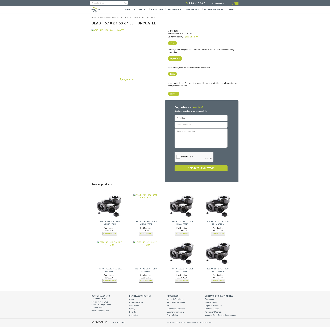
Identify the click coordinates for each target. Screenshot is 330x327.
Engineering (209, 299)
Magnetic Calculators (175, 299)
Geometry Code (174, 9)
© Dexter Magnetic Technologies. (182, 323)
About (131, 299)
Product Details (109, 234)
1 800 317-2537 (197, 3)
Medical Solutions (212, 309)
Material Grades (193, 9)
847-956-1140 (97, 308)
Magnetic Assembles (213, 306)
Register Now (175, 58)
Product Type (157, 9)
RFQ (172, 43)
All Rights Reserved (204, 323)
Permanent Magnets (213, 312)
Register (220, 3)
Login (214, 3)
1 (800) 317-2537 (191, 37)
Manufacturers (140, 9)
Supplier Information (175, 312)
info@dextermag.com (100, 311)
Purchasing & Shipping (176, 309)
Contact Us (133, 315)
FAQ (168, 306)
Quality (132, 309)
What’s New (134, 306)
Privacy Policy (172, 315)
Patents (132, 312)
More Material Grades (213, 9)
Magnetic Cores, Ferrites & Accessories (220, 315)
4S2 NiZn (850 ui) (118, 18)
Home (127, 9)
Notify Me (174, 94)
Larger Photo (128, 79)
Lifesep (231, 9)
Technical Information (176, 302)
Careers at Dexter (136, 302)
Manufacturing (211, 302)
